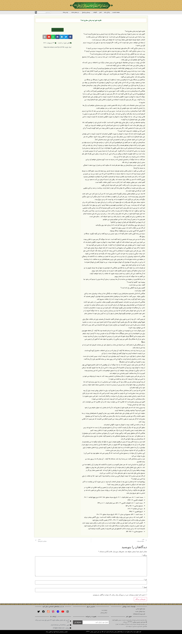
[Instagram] (67, 611)
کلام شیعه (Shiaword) (139, 614)
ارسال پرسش (103, 613)
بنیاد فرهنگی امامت (140, 612)
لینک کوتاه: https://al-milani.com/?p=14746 (57, 47)
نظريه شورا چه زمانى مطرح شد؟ (91, 20)
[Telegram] (58, 611)
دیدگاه (144, 555)
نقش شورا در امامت (64, 43)
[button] (57, 30)
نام (145, 579)
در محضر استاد (75, 12)
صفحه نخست (116, 12)
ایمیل (144, 587)
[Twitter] (38, 611)
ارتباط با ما (104, 610)
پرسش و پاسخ (86, 12)
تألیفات (95, 12)
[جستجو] (36, 12)
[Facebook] (43, 611)
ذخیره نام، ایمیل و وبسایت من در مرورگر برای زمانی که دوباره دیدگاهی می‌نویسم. (119, 595)
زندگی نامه (107, 12)
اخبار (100, 12)
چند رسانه (65, 12)
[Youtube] (62, 611)
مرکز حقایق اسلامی (140, 609)
